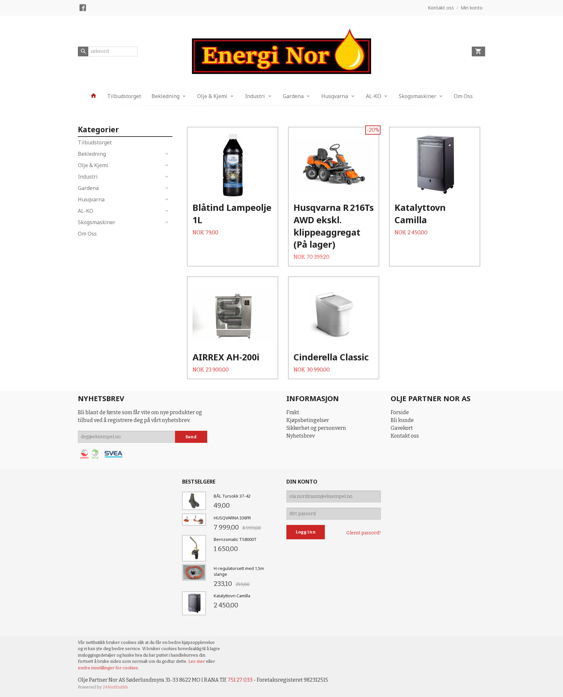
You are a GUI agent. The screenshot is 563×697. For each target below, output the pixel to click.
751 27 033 (240, 680)
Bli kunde (402, 420)
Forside (400, 412)
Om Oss (463, 96)
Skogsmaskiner (417, 96)
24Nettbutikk (115, 687)
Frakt (292, 412)
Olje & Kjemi (212, 96)
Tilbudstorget (124, 96)
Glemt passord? (363, 533)
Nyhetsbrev (300, 436)
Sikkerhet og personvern (316, 428)
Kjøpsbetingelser (307, 420)
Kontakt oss (405, 436)
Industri (255, 96)
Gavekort (402, 428)
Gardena (293, 96)
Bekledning (166, 96)
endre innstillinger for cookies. (108, 667)
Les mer (197, 661)
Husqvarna (334, 96)
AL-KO (373, 96)
